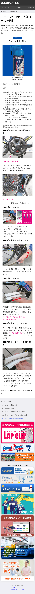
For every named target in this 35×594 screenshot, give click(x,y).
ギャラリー (11, 8)
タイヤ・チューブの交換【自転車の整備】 (13, 412)
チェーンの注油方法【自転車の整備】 (12, 418)
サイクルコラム (6, 401)
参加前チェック (21, 8)
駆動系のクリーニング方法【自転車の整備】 (14, 415)
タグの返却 (30, 8)
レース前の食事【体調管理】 (10, 405)
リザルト (3, 8)
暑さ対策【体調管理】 (8, 408)
